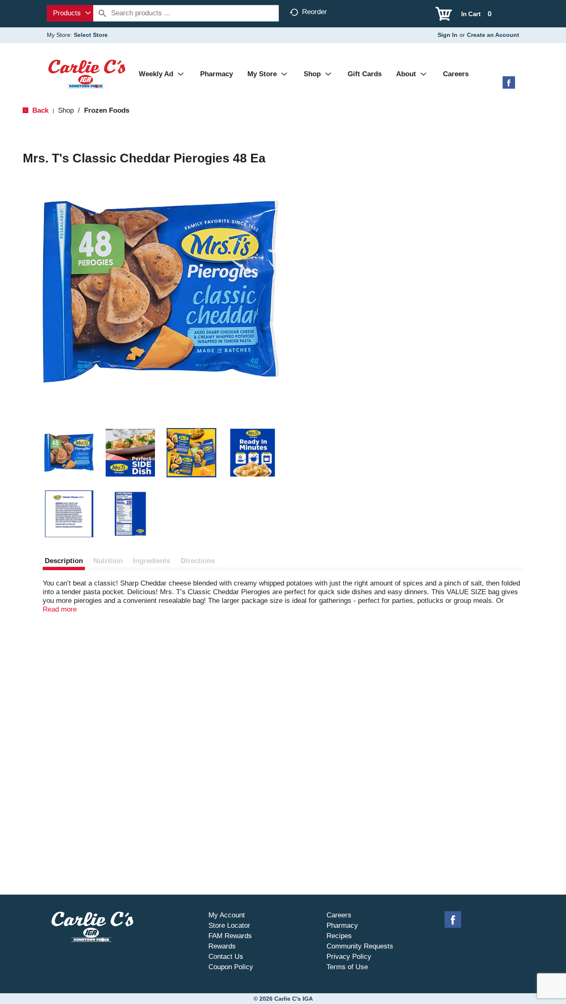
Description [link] (64, 561)
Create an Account (493, 34)
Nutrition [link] (108, 561)
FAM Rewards (230, 936)
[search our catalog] (102, 13)
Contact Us (225, 956)
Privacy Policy (349, 956)
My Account (226, 915)
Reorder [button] (314, 12)
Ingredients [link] (151, 561)
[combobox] (70, 13)
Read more (60, 609)
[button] (69, 452)
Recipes (339, 936)
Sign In (447, 34)
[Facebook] (509, 86)
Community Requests (360, 946)
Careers (339, 915)
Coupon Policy (230, 967)
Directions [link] (198, 561)
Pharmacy (342, 925)
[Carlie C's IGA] (87, 73)
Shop (66, 110)
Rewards (222, 946)
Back (39, 110)
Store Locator (229, 925)
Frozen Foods (106, 110)
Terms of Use (347, 967)
